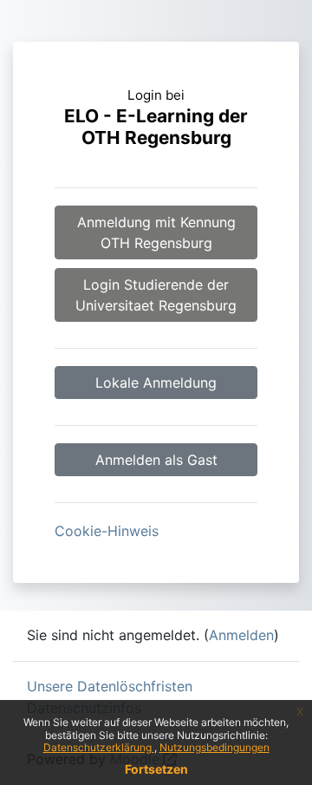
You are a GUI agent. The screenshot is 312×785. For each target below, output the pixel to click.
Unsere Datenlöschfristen (109, 686)
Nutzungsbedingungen (214, 747)
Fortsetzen (156, 769)
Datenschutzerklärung (98, 747)
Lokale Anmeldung (156, 382)
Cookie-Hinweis (107, 531)
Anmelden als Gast (156, 459)
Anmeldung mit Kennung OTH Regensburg (156, 232)
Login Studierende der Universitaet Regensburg (156, 295)
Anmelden (241, 635)
